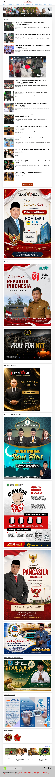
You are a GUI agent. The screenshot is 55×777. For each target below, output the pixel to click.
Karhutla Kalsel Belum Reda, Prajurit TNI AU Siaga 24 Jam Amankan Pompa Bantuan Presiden (44, 14)
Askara (4, 773)
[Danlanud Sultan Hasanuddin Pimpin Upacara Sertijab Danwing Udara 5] (21, 143)
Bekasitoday (29, 773)
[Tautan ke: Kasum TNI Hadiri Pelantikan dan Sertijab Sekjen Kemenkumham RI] (9, 176)
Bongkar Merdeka (12, 775)
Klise (16, 773)
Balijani (24, 773)
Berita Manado (10, 773)
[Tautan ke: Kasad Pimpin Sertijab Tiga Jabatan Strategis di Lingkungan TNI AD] (9, 38)
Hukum (16, 106)
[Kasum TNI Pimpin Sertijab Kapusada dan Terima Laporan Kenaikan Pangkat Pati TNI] (23, 132)
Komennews (39, 773)
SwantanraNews (47, 773)
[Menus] (4, 1)
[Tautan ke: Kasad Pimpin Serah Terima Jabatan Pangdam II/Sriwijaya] (9, 96)
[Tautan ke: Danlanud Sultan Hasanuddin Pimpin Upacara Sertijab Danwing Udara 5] (9, 141)
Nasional (16, 152)
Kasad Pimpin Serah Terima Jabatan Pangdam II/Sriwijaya (31, 92)
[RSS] (51, 768)
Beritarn (19, 773)
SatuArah (32, 775)
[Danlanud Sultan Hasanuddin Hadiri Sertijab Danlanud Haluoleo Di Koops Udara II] (20, 51)
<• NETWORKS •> (44, 772)
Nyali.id (34, 773)
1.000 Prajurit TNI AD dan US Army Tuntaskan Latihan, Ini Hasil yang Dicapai (10, 14)
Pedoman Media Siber (27, 772)
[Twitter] (46, 768)
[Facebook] (44, 768)
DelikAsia (5, 775)
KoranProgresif (20, 775)
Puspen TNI (17, 25)
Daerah (20, 48)
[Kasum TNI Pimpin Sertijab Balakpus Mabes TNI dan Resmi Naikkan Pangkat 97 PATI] (23, 120)
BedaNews (27, 775)
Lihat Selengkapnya (27, 184)
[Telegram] (49, 768)
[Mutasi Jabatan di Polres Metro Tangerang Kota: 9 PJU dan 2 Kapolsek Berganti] (17, 109)
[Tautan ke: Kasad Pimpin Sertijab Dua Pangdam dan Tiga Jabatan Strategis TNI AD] (9, 164)
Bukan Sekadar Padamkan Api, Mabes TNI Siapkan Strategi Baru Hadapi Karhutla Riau (27, 14)
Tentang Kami (36, 772)
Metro (19, 106)
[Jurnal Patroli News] (28, 1)
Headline (16, 93)
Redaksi (20, 772)
